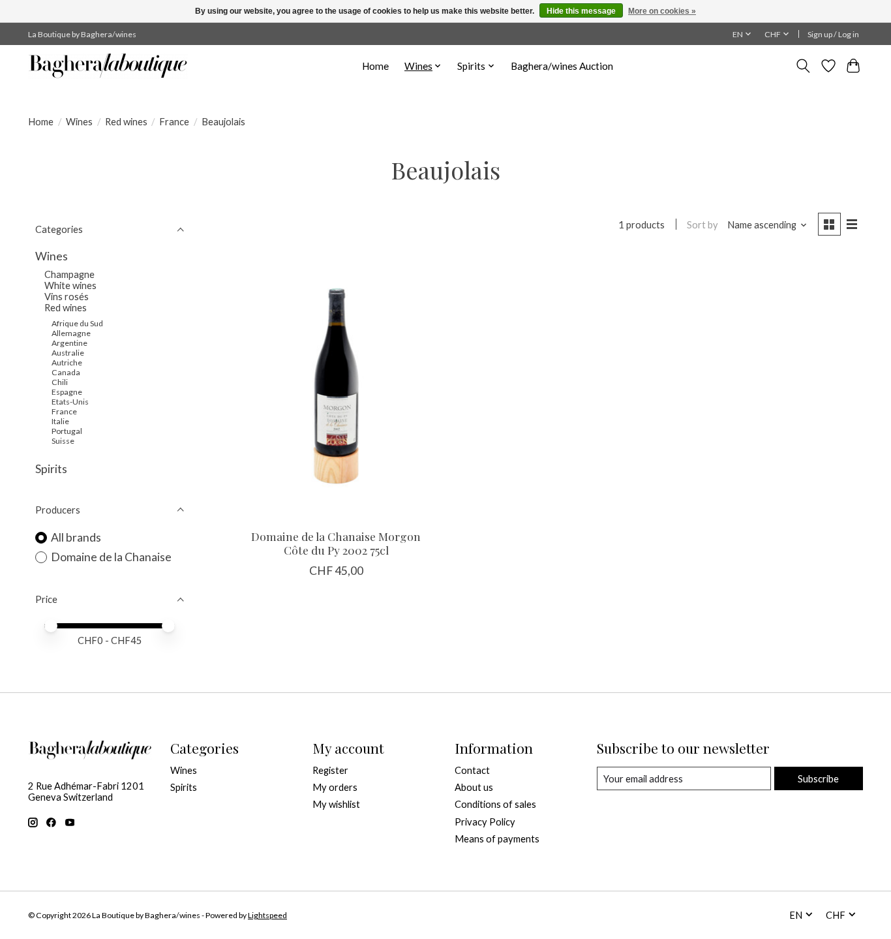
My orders (334, 787)
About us (474, 787)
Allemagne (71, 333)
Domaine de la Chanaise (111, 557)
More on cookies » (662, 11)
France (174, 121)
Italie (60, 421)
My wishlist (336, 804)
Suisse (63, 441)
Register (330, 770)
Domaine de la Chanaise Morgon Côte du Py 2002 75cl (336, 543)
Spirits (51, 469)
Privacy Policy (485, 821)
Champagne (69, 274)
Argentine (69, 343)
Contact (472, 770)
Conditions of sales (495, 804)
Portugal (67, 431)
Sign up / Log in (833, 34)
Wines (79, 121)
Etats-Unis (70, 402)
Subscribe (818, 778)
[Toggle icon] (803, 66)
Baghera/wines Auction (562, 66)
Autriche (67, 362)
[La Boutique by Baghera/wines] (108, 66)
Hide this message (581, 11)
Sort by (702, 224)
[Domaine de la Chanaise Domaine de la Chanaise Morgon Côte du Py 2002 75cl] (336, 387)
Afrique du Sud (77, 323)
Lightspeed (267, 915)
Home (375, 66)
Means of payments (497, 838)
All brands (76, 537)
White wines (70, 285)
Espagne (67, 392)
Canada (66, 372)
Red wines (126, 121)
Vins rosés (66, 296)
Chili (60, 382)
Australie (68, 353)
